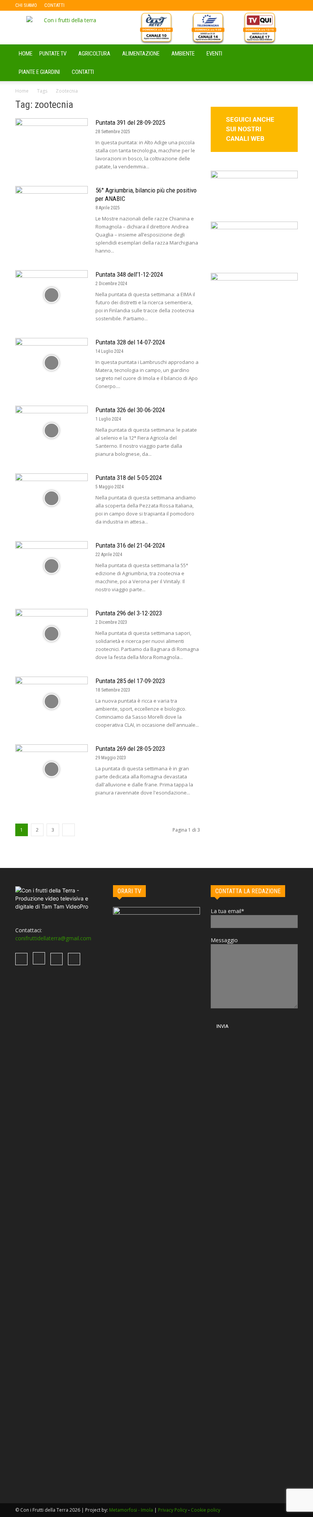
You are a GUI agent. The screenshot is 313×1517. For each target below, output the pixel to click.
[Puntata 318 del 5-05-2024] (51, 498)
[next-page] (68, 830)
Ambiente (183, 53)
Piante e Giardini (39, 72)
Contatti (83, 72)
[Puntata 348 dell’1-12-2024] (51, 295)
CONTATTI (54, 5)
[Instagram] (95, 5)
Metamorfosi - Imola (131, 1510)
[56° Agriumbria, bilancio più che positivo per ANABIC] (51, 211)
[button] (288, 53)
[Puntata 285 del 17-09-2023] (51, 702)
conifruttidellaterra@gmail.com (53, 938)
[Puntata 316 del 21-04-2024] (51, 566)
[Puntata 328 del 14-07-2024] (51, 363)
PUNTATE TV (52, 53)
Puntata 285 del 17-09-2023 (130, 681)
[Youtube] (120, 5)
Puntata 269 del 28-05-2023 (130, 748)
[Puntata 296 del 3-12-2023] (51, 634)
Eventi (214, 53)
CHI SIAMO (26, 5)
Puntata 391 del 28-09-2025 (130, 122)
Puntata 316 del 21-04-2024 (130, 545)
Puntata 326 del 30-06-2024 (130, 410)
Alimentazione (141, 53)
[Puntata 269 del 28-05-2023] (51, 769)
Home (22, 91)
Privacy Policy (172, 1510)
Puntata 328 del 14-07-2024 (130, 342)
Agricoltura (94, 53)
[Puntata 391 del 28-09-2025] (51, 143)
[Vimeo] (107, 5)
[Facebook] (82, 5)
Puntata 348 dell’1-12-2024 (129, 274)
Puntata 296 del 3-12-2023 (128, 613)
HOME (25, 53)
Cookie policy (205, 1510)
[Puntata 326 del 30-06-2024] (51, 431)
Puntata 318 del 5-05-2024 (128, 477)
